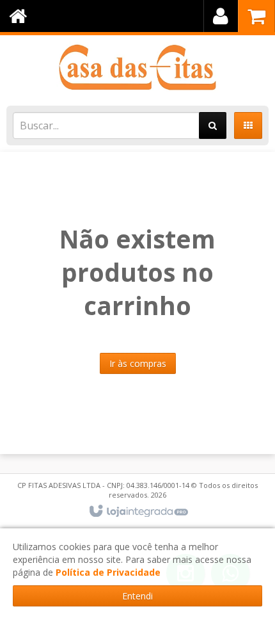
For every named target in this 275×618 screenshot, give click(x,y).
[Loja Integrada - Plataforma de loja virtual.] (137, 512)
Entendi (137, 596)
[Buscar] (212, 125)
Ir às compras (137, 363)
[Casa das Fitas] (137, 67)
